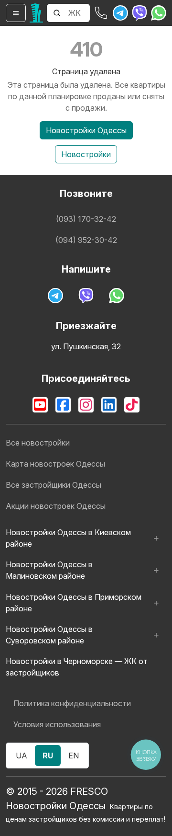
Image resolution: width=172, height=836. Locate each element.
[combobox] (78, 13)
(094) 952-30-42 (86, 240)
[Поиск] (57, 13)
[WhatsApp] (158, 12)
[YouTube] (40, 404)
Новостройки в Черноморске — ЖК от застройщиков (77, 666)
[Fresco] (36, 13)
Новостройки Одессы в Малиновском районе (49, 570)
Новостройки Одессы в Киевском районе (68, 538)
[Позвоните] (101, 13)
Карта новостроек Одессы (55, 464)
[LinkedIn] (108, 404)
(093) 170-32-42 (86, 219)
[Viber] (139, 12)
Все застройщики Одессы (53, 485)
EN (73, 755)
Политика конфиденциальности (72, 703)
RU (48, 755)
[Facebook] (63, 404)
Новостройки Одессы (86, 130)
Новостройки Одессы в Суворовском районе (49, 634)
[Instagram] (86, 404)
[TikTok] (131, 404)
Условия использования (57, 724)
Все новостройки (38, 442)
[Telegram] (120, 12)
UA (21, 755)
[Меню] (16, 13)
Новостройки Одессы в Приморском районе (73, 602)
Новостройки (86, 154)
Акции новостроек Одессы (56, 506)
